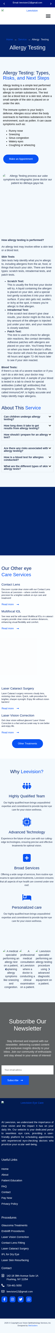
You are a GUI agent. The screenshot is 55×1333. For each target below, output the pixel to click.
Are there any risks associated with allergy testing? (26, 449)
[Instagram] (13, 1299)
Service (22, 39)
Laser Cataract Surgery (17, 688)
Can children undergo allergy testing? (22, 418)
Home (9, 39)
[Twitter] (21, 1299)
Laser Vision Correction (17, 715)
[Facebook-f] (4, 1299)
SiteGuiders (33, 1326)
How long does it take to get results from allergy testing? (21, 427)
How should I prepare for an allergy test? (26, 436)
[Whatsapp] (29, 1299)
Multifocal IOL (11, 611)
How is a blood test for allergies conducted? (24, 458)
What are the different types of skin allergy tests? (26, 467)
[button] (4, 4)
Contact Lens (10, 584)
